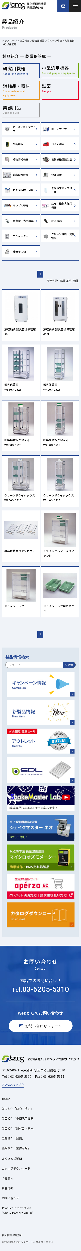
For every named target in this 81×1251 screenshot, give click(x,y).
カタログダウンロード (16, 1168)
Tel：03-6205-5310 (17, 1076)
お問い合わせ (10, 1198)
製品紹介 (24, 40)
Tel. (40, 989)
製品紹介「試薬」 (13, 1138)
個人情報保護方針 (12, 1235)
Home (6, 1099)
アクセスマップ (11, 1084)
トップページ (9, 40)
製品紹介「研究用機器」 (17, 1109)
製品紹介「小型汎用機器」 (19, 1118)
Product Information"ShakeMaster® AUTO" (18, 1210)
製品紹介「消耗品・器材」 (19, 1128)
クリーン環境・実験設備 (61, 40)
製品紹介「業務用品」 (16, 1148)
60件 (76, 281)
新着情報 (7, 1188)
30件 (69, 281)
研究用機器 (38, 40)
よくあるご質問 (12, 1159)
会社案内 (7, 1178)
